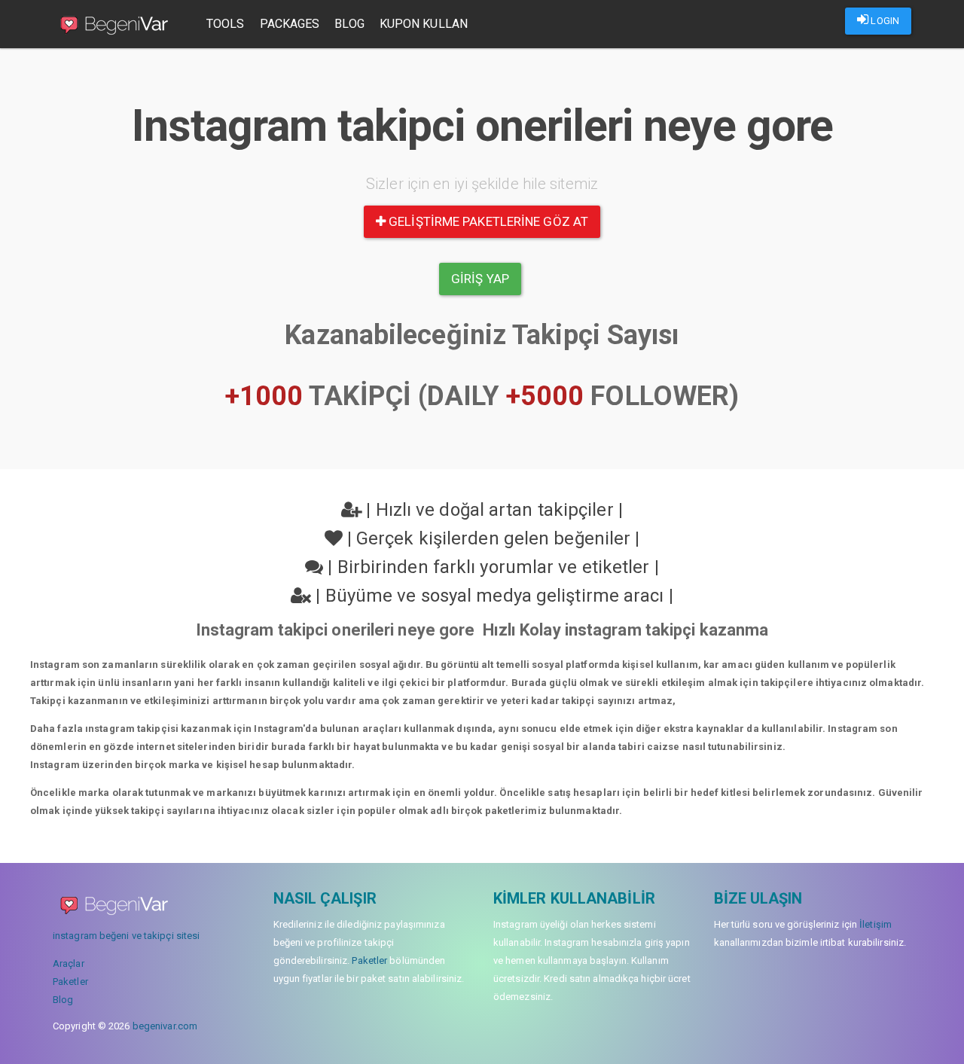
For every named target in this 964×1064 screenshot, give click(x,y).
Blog (349, 24)
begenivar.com (165, 1026)
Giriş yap (480, 278)
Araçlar (68, 963)
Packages (290, 24)
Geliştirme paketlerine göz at (487, 221)
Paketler (70, 981)
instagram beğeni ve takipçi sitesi (126, 935)
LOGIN (883, 20)
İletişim (875, 924)
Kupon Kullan (424, 24)
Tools (225, 24)
